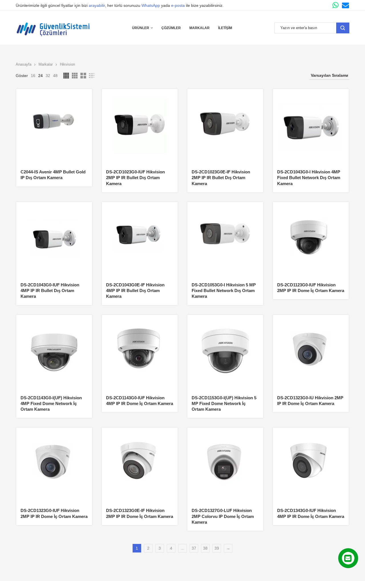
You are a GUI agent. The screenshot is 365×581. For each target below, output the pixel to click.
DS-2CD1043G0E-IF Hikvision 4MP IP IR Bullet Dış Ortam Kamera (135, 290)
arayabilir (97, 5)
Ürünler (140, 28)
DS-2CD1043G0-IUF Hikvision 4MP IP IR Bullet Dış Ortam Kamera (50, 290)
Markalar (199, 28)
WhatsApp (150, 5)
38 (205, 548)
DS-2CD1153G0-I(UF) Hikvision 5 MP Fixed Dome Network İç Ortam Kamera (224, 403)
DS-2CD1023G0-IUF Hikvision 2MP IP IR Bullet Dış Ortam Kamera (135, 177)
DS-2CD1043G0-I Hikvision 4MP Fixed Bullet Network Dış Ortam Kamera (308, 177)
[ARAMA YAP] (342, 28)
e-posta (178, 5)
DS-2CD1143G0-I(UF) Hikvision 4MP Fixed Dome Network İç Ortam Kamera (51, 403)
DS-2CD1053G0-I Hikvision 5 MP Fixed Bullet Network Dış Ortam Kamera (224, 290)
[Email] (345, 5)
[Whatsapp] (335, 5)
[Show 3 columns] (75, 75)
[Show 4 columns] (66, 75)
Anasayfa (23, 64)
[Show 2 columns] (83, 75)
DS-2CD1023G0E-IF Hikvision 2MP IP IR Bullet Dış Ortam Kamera (221, 177)
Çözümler (171, 28)
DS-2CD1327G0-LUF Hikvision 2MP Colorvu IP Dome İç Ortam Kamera (223, 516)
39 (216, 548)
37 (194, 548)
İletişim (225, 28)
